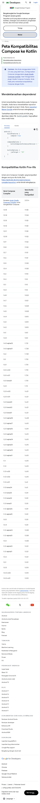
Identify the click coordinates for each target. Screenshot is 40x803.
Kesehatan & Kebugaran (9, 651)
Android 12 (5, 707)
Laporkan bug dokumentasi (10, 744)
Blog (3, 632)
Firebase (4, 770)
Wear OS (4, 672)
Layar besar (5, 669)
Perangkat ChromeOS (9, 676)
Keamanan (5, 622)
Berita (3, 629)
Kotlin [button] (17, 126)
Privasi (4, 657)
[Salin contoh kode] (37, 129)
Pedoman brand (19, 784)
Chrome (4, 767)
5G (3, 660)
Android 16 (5, 694)
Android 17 (5, 691)
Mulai (20, 35)
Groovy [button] (7, 126)
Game (4, 644)
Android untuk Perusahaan (10, 619)
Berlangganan (32, 793)
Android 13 (5, 704)
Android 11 (5, 711)
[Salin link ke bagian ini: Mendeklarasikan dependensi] (4, 98)
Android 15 (5, 697)
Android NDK (6, 732)
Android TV (5, 682)
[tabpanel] (20, 144)
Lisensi (10, 784)
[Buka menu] (3, 2)
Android (4, 616)
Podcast (4, 635)
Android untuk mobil (8, 679)
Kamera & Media (7, 654)
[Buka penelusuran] (26, 2)
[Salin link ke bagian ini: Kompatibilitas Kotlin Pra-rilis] (4, 171)
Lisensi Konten (24, 590)
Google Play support (8, 747)
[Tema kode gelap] (34, 129)
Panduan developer (8, 722)
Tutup (20, 28)
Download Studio (7, 729)
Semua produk (6, 777)
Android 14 (5, 701)
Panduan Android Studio (10, 719)
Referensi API (6, 726)
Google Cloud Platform (9, 774)
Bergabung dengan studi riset (11, 751)
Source (4, 626)
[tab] (7, 125)
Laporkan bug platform (9, 741)
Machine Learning (7, 647)
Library (6, 41)
